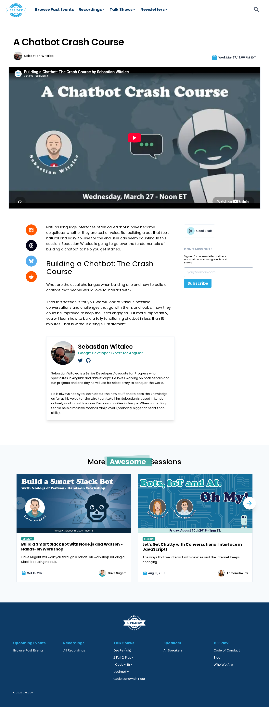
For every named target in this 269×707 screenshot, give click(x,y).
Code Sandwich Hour (129, 678)
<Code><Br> (122, 664)
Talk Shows (121, 9)
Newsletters (152, 9)
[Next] (19, 503)
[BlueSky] (31, 261)
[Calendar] (31, 229)
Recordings (90, 9)
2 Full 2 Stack (123, 657)
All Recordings (74, 650)
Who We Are (223, 664)
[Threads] (31, 245)
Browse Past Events (54, 9)
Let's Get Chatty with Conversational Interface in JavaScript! (192, 547)
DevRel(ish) (122, 650)
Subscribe (197, 283)
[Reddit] (31, 276)
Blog (217, 657)
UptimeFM (121, 671)
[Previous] (249, 503)
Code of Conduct (227, 650)
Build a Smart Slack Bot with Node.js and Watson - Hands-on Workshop (72, 546)
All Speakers (173, 650)
